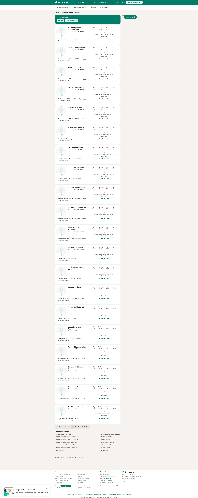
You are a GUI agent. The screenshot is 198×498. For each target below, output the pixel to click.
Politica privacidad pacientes (63, 478)
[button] (118, 17)
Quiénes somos (59, 484)
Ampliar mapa (129, 17)
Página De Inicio (59, 457)
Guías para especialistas (107, 480)
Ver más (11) (60, 450)
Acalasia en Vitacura (106, 439)
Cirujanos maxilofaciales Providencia (67, 439)
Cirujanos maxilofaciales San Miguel (66, 448)
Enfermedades (81, 484)
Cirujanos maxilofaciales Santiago (66, 436)
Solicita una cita (104, 39)
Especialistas (81, 475)
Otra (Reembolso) (71, 20)
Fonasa (60, 20)
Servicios (80, 482)
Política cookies (59, 482)
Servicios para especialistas (108, 476)
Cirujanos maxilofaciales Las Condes (66, 442)
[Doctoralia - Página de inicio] (64, 2)
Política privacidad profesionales (64, 480)
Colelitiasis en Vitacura (107, 442)
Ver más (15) (104, 450)
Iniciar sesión (121, 2)
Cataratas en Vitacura (107, 448)
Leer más (19, 494)
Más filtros (105, 7)
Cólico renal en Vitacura (107, 445)
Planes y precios (104, 475)
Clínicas (79, 476)
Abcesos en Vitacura (106, 436)
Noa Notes (105, 478)
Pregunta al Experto (83, 478)
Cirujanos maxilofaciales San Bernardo (67, 445)
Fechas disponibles (78, 7)
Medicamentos (81, 480)
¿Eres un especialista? (133, 2)
